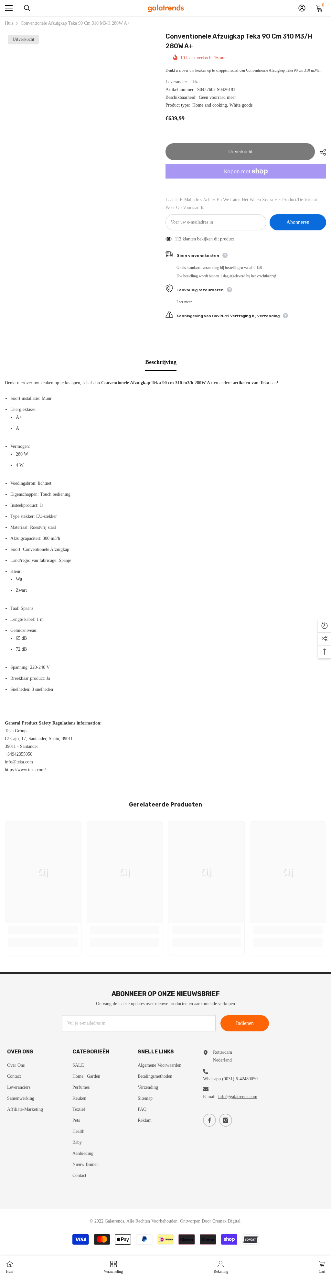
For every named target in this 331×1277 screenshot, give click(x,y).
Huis (9, 23)
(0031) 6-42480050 (240, 1078)
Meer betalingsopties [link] (246, 182)
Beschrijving (160, 362)
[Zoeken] (27, 8)
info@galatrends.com (237, 1096)
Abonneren (297, 222)
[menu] (9, 8)
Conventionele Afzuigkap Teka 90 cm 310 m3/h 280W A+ (239, 41)
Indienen (245, 1023)
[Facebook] (209, 1120)
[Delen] (320, 152)
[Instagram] (225, 1120)
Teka (195, 81)
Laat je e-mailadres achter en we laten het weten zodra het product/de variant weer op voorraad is (241, 203)
